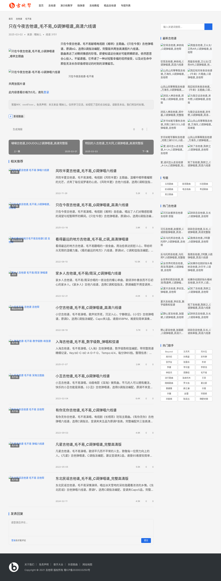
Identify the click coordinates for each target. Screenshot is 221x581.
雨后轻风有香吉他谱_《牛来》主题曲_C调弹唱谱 (200, 88)
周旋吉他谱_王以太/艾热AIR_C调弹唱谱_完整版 (200, 63)
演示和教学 (66, 5)
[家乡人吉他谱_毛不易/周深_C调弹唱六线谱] (30, 284)
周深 (14, 274)
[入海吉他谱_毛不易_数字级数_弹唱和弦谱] (30, 352)
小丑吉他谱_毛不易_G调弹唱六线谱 (83, 376)
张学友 (169, 362)
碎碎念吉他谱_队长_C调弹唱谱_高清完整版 (199, 230)
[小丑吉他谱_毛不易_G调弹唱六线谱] (30, 387)
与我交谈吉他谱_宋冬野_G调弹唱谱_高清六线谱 (199, 113)
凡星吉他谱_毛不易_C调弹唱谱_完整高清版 (89, 444)
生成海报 (17, 129)
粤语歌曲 (204, 189)
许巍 (169, 393)
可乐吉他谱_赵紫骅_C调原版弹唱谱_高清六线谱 (172, 230)
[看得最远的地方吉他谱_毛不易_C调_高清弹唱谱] (30, 250)
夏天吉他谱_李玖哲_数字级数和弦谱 (172, 303)
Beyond (169, 351)
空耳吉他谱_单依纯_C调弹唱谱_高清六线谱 (172, 63)
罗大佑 (186, 383)
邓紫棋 (169, 399)
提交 (146, 540)
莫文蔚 (204, 383)
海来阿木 (186, 378)
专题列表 (126, 5)
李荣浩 (204, 367)
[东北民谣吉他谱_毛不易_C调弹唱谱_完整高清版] (30, 489)
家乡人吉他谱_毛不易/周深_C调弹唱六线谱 (88, 273)
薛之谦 (186, 388)
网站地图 (87, 564)
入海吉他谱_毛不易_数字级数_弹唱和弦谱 (87, 342)
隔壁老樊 (204, 399)
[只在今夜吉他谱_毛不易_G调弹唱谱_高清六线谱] (30, 216)
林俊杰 (169, 372)
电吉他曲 (186, 189)
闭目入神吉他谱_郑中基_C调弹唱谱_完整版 (172, 113)
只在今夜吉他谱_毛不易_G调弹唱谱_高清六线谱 (92, 205)
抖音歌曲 (204, 184)
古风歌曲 (169, 184)
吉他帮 (49, 569)
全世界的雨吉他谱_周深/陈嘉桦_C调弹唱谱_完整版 (173, 281)
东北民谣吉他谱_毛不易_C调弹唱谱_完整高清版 (92, 479)
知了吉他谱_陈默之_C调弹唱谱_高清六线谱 (199, 164)
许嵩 (204, 388)
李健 (169, 367)
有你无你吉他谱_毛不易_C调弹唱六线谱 (86, 410)
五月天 (186, 351)
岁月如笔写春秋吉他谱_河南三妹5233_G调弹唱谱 (173, 139)
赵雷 (186, 393)
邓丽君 (204, 393)
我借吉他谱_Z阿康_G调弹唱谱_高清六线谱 (200, 256)
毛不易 (15, 172)
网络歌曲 (169, 383)
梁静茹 (186, 372)
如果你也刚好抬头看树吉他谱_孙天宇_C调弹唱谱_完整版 (200, 281)
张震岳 (186, 362)
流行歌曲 (169, 378)
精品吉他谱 (110, 5)
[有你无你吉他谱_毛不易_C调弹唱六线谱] (30, 421)
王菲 (204, 378)
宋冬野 (204, 356)
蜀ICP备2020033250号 (77, 569)
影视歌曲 (18, 116)
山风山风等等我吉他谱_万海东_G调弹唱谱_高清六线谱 (173, 88)
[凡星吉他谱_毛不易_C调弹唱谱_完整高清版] (30, 455)
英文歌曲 (169, 194)
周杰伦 (169, 356)
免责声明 (44, 564)
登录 (46, 92)
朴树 (204, 362)
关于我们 (29, 564)
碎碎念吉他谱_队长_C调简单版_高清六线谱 (199, 331)
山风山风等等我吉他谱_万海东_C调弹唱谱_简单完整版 (200, 139)
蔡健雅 (169, 388)
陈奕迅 (186, 399)
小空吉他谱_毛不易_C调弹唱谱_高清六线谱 (89, 308)
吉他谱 (52, 5)
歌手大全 (58, 564)
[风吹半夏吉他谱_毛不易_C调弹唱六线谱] (30, 182)
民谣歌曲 (169, 189)
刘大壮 (204, 351)
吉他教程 (94, 5)
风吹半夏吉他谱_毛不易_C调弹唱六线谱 (86, 171)
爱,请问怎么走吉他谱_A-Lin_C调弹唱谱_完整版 (172, 164)
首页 (41, 5)
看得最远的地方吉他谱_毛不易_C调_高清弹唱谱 (92, 239)
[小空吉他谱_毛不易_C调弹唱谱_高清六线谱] (30, 318)
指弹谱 (81, 5)
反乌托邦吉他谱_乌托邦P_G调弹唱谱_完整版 (173, 256)
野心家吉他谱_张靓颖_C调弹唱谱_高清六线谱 (172, 331)
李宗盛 (186, 367)
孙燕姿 (186, 356)
